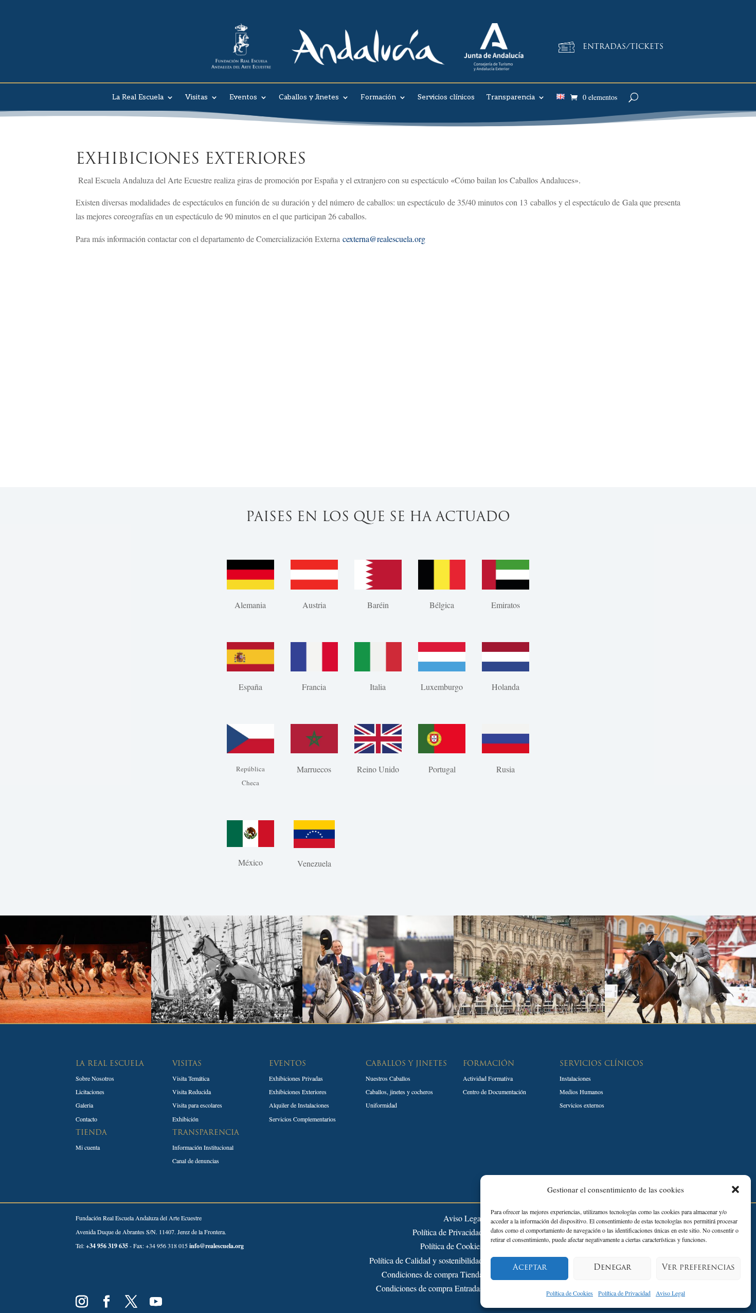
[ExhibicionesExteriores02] (226, 1019)
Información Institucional (202, 1147)
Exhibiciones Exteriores (298, 1091)
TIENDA (91, 1133)
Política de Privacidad (624, 1293)
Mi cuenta (88, 1147)
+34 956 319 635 (107, 1245)
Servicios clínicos (446, 97)
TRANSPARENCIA (205, 1133)
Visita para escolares (197, 1105)
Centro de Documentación (494, 1091)
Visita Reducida (191, 1091)
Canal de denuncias (195, 1160)
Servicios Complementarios (302, 1119)
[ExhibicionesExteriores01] (75, 1019)
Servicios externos (582, 1105)
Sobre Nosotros (95, 1078)
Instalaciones (575, 1078)
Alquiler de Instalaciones (299, 1105)
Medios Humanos (581, 1091)
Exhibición (185, 1119)
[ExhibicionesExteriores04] (529, 1019)
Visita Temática (190, 1078)
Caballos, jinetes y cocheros (399, 1091)
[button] (735, 1189)
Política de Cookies (569, 1293)
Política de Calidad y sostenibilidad (426, 1260)
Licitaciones (90, 1091)
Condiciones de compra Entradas (429, 1288)
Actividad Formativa (488, 1078)
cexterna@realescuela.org (384, 238)
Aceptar (530, 1268)
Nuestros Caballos (388, 1078)
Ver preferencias (698, 1268)
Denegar (612, 1268)
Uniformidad (381, 1105)
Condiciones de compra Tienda (432, 1274)
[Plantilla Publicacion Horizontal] (680, 1019)
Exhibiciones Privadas (296, 1078)
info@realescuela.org (216, 1245)
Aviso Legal (670, 1293)
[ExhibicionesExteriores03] (378, 1019)
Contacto (86, 1119)
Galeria (84, 1105)
